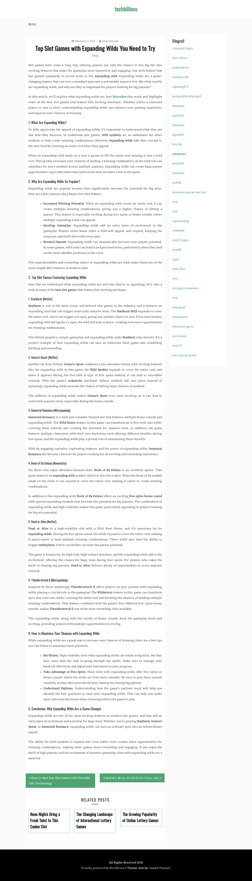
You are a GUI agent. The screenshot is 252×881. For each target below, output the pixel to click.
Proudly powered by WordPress (102, 868)
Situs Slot (178, 269)
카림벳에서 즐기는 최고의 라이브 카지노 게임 (131, 778)
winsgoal (178, 307)
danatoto (178, 106)
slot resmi (179, 336)
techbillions (126, 9)
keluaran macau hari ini (189, 192)
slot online (179, 58)
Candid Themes (159, 868)
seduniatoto (180, 67)
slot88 (176, 182)
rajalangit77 (180, 86)
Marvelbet (120, 96)
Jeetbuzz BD (180, 77)
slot (175, 202)
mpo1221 (178, 115)
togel (175, 259)
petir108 (178, 163)
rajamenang (180, 221)
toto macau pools (184, 355)
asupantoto (180, 317)
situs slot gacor (183, 326)
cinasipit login (182, 48)
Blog (32, 24)
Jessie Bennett (110, 41)
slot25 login (180, 240)
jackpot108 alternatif (186, 96)
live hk (177, 144)
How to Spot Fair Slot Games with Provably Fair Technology (59, 780)
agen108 (178, 134)
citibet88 (178, 230)
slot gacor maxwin (185, 288)
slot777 (177, 345)
